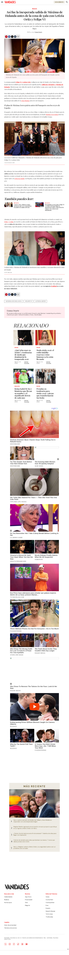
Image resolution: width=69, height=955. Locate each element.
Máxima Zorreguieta (52, 114)
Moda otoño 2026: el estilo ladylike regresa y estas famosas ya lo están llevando (45, 354)
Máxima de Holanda (13, 301)
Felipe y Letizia (8, 222)
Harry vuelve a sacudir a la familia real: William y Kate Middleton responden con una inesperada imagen (32, 820)
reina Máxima (25, 101)
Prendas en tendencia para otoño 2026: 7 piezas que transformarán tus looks (45, 393)
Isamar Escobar (26, 362)
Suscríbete (59, 2)
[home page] (10, 2)
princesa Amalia (19, 178)
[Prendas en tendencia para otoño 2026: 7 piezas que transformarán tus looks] (45, 376)
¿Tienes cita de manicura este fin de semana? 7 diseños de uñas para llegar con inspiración (34, 834)
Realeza (34, 8)
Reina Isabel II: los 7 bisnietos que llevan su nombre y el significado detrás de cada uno (23, 393)
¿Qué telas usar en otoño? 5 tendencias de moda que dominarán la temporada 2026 (23, 354)
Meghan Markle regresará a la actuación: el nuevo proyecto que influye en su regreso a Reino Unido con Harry (35, 827)
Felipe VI (28, 301)
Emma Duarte (38, 32)
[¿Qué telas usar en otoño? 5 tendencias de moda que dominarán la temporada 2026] (23, 337)
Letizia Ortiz (40, 301)
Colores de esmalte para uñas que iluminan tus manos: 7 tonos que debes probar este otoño (34, 840)
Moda (16, 347)
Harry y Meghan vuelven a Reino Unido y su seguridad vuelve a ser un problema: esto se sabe (34, 847)
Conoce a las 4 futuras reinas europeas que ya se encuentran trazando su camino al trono (22, 206)
